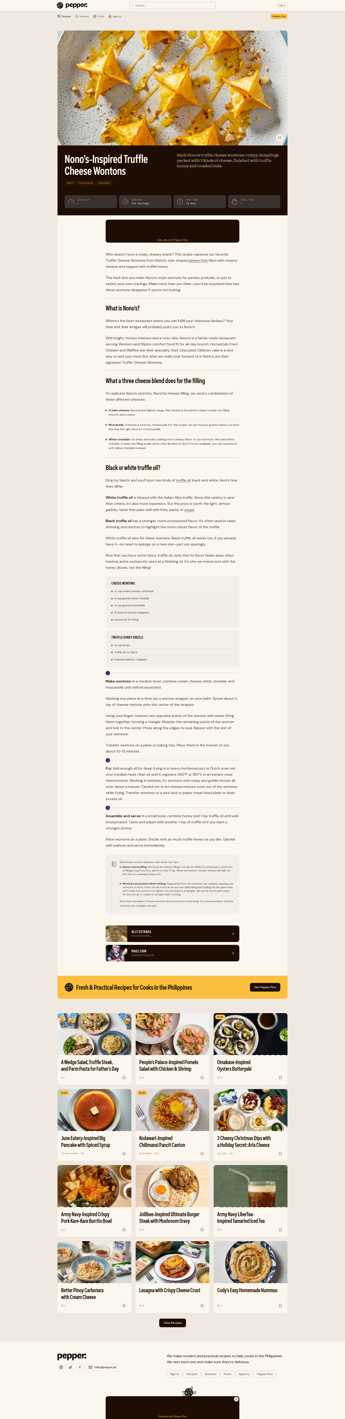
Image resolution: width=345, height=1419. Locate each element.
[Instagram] (61, 1367)
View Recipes (173, 1323)
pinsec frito (198, 260)
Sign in (174, 1374)
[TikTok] (70, 1367)
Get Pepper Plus (265, 987)
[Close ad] (236, 1399)
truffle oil (183, 480)
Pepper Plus (279, 16)
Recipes (192, 1374)
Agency (244, 1374)
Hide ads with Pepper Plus (172, 240)
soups (189, 509)
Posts (227, 1374)
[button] (282, 5)
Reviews (210, 1374)
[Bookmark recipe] (279, 137)
